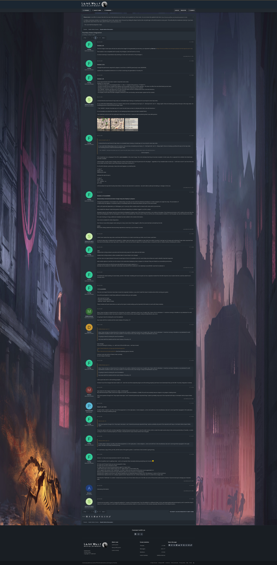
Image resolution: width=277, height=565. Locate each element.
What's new (97, 10)
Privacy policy (182, 562)
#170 (192, 285)
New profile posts (116, 547)
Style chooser (154, 562)
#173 (192, 360)
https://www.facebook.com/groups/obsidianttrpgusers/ (111, 348)
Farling (85, 34)
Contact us (167, 562)
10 (97, 37)
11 (100, 37)
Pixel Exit (115, 562)
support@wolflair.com (115, 21)
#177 (192, 436)
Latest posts (115, 544)
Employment (87, 550)
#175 (192, 403)
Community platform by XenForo (95, 562)
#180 (192, 498)
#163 (192, 75)
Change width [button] (161, 562)
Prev (85, 37)
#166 (192, 192)
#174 (192, 387)
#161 (192, 42)
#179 (192, 485)
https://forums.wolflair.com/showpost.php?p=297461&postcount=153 (174, 48)
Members (108, 10)
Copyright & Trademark (90, 553)
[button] (90, 10)
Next (103, 37)
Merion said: (101, 421)
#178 (192, 454)
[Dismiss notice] (193, 17)
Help (187, 562)
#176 (192, 416)
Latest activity (115, 550)
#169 (192, 272)
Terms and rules (174, 562)
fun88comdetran (161, 555)
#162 (192, 60)
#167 (192, 233)
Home (190, 562)
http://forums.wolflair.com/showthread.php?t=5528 (174, 17)
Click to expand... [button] (145, 152)
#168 (192, 247)
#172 (192, 324)
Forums (86, 10)
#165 (192, 135)
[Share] (190, 42)
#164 (192, 97)
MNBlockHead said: (103, 329)
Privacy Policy (87, 552)
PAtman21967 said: (103, 440)
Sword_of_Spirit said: (103, 140)
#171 (192, 308)
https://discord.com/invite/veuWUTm (106, 351)
